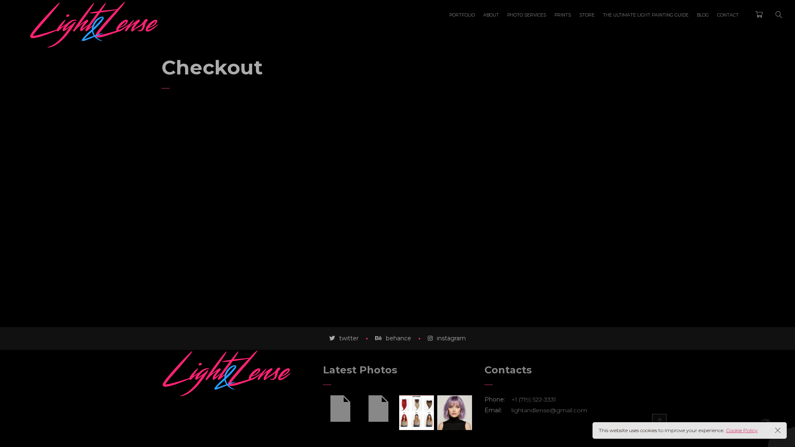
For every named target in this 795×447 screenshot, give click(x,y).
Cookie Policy (742, 430)
